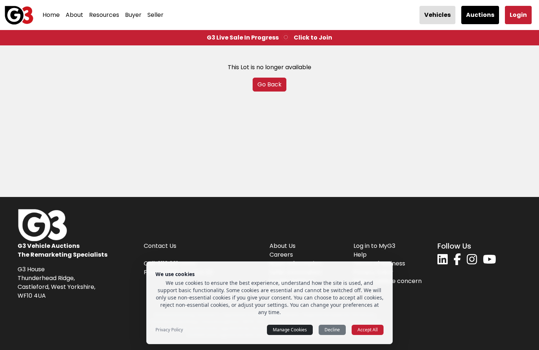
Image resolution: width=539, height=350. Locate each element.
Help (360, 254)
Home (51, 15)
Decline (332, 330)
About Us (283, 246)
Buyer (133, 15)
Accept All (368, 330)
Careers (281, 254)
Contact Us (160, 246)
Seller (155, 15)
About (74, 15)
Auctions (480, 15)
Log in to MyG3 (374, 246)
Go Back (269, 84)
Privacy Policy (169, 330)
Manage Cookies (290, 330)
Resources (104, 15)
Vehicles (437, 15)
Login (518, 15)
